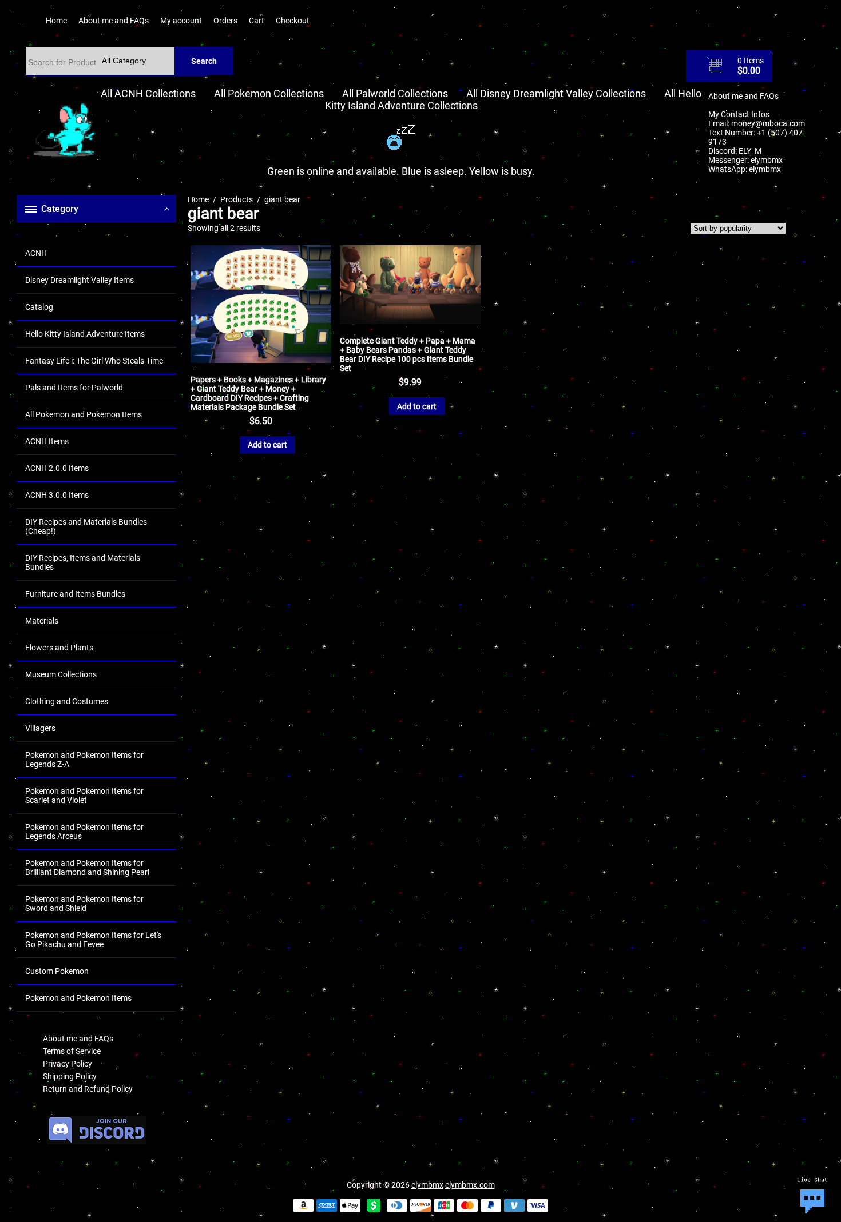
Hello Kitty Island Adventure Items (85, 333)
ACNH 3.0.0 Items (57, 495)
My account (181, 20)
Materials (41, 620)
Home (56, 20)
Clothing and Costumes (66, 701)
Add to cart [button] (267, 444)
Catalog (39, 307)
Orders (225, 20)
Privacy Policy (67, 1063)
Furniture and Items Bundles (75, 593)
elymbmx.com (470, 1184)
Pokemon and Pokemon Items (78, 998)
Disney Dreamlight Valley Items (79, 280)
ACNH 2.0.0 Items (57, 468)
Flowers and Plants (59, 647)
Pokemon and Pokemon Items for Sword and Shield (84, 903)
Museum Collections (61, 674)
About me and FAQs (113, 20)
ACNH (36, 253)
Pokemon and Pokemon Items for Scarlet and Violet (84, 795)
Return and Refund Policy (88, 1088)
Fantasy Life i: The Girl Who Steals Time (94, 360)
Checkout (293, 20)
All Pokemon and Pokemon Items (83, 414)
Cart (256, 20)
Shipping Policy (70, 1076)
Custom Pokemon (57, 971)
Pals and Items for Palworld (74, 387)
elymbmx (767, 160)
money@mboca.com (768, 123)
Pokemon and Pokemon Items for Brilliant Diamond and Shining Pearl (87, 867)
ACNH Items (47, 441)
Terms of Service (72, 1051)
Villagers (40, 728)
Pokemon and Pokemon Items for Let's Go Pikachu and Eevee (93, 940)
